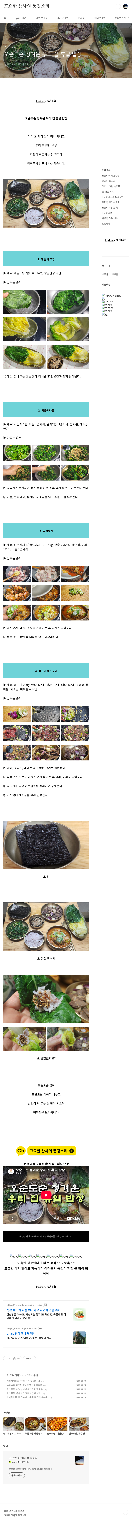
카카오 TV (62, 18)
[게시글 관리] (18, 1358)
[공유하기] (14, 1358)
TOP (125, 1512)
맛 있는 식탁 (13, 1375)
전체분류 (106, 170)
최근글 (105, 274)
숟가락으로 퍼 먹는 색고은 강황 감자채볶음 (27, 1397)
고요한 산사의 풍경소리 (27, 6)
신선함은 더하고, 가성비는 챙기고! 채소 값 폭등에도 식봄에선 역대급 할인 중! (36, 1316)
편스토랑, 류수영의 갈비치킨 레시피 (24, 1393)
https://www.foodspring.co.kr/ (24, 1305)
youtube (21, 18)
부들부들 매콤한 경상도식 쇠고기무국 (24, 1385)
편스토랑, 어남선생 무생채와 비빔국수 (25, 1389)
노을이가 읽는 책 (110, 207)
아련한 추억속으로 (110, 202)
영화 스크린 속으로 (111, 186)
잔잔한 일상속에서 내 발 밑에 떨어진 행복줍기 (30, 1468)
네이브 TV (41, 18)
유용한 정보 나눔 (110, 218)
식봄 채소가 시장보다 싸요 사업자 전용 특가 (34, 1310)
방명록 (81, 18)
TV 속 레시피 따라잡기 (113, 196)
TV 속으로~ (107, 212)
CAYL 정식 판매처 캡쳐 (21, 1333)
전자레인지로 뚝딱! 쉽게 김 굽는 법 (23, 1381)
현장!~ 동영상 (108, 180)
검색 (118, 6)
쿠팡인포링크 (121, 18)
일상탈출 (106, 223)
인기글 (115, 274)
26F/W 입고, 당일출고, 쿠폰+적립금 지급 (29, 1338)
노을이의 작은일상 (110, 175)
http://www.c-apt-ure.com (22, 1328)
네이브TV (99, 18)
